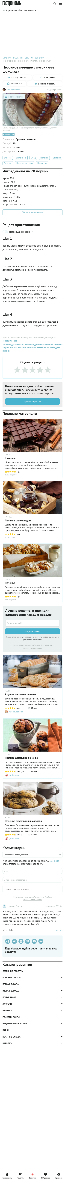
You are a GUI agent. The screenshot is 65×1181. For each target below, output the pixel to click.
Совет (57, 18)
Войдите (54, 860)
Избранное (45, 1178)
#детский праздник (36, 347)
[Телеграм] (7, 941)
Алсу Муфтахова (13, 89)
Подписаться (32, 631)
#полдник (48, 344)
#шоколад (8, 344)
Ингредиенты (23, 18)
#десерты (37, 344)
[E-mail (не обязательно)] (32, 880)
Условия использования (32, 648)
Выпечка (57, 158)
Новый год (42, 163)
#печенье (27, 344)
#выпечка (18, 344)
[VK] (14, 941)
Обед (33, 158)
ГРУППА (8, 517)
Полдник (44, 158)
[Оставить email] (32, 623)
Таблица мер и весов (32, 212)
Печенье (8, 163)
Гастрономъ (7, 1178)
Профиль (58, 1178)
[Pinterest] (27, 941)
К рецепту (7, 134)
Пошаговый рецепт (41, 18)
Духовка (7, 158)
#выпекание (20, 347)
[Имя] (32, 871)
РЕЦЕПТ (8, 691)
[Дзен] (40, 941)
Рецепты (20, 1178)
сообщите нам (10, 340)
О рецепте (8, 18)
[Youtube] (34, 941)
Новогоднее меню (24, 163)
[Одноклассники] (21, 941)
